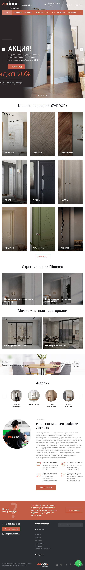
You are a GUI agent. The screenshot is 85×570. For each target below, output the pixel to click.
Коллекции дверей (42, 524)
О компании (39, 530)
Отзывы (38, 537)
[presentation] (3, 49)
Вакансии (38, 540)
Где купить (39, 555)
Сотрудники (39, 543)
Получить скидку (16, 67)
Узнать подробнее (46, 487)
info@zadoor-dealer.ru (12, 534)
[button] (38, 95)
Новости (38, 534)
